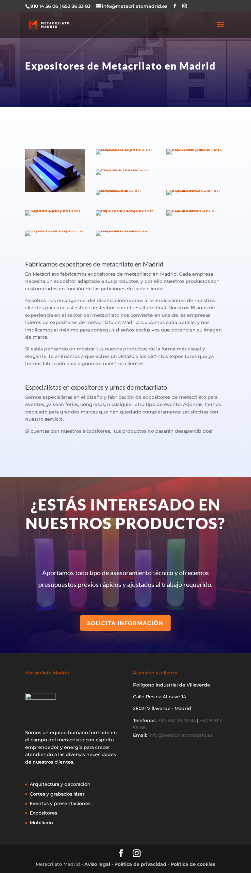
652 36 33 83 (76, 6)
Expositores (43, 813)
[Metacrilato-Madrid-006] (125, 175)
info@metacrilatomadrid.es (180, 735)
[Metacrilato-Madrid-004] (196, 154)
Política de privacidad (140, 864)
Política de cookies (193, 864)
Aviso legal (97, 864)
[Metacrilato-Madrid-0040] (125, 236)
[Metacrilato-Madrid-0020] (55, 215)
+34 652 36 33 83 (177, 720)
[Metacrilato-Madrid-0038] (196, 215)
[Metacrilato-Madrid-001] (125, 154)
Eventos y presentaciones (60, 803)
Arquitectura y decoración (60, 784)
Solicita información (125, 623)
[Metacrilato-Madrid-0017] (196, 195)
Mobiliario (41, 823)
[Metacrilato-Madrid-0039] (55, 236)
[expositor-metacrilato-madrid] (55, 192)
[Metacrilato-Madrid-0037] (125, 215)
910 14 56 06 (44, 6)
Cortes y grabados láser (57, 794)
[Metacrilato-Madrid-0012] (125, 195)
